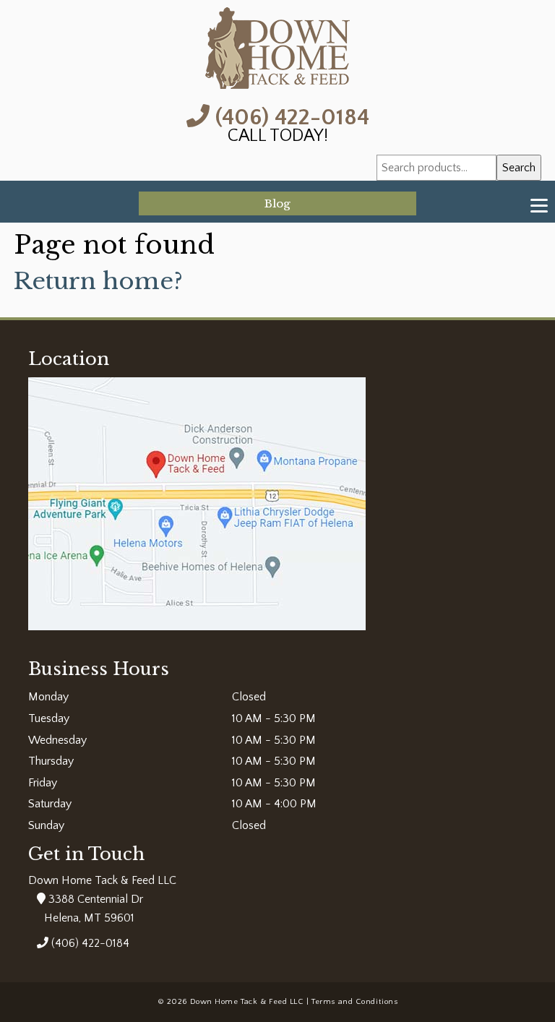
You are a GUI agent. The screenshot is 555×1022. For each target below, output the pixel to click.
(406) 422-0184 (289, 116)
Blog (277, 203)
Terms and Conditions (354, 1001)
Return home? (98, 281)
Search (518, 167)
